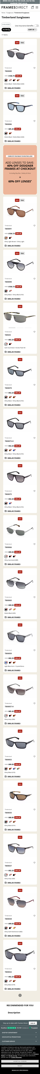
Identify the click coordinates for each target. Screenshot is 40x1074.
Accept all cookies (20, 1061)
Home (3, 13)
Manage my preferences (20, 1070)
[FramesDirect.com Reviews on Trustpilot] (20, 1027)
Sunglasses (10, 13)
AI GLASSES (6, 24)
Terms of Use (13, 1055)
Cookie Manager (16, 1057)
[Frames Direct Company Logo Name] (15, 7)
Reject (20, 1065)
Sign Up (33, 1023)
